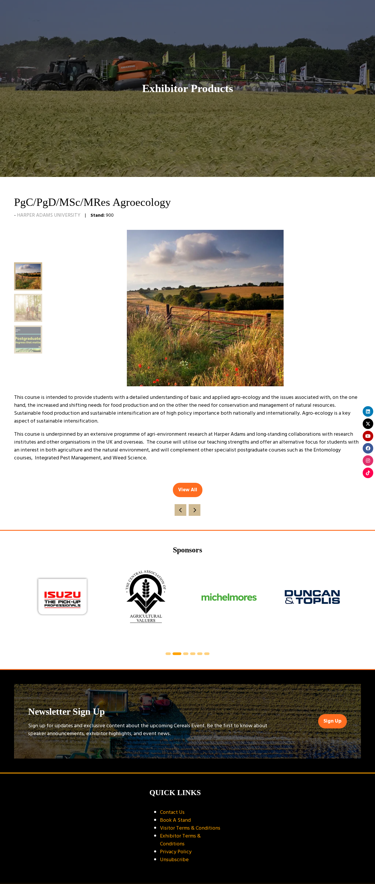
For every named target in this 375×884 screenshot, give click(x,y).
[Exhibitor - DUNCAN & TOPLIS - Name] (312, 603)
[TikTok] (368, 473)
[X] (368, 423)
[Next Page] (194, 510)
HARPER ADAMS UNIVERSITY (48, 215)
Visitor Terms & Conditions (190, 828)
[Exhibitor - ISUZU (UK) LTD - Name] (62, 603)
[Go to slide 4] (192, 653)
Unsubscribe (174, 859)
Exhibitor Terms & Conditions (180, 840)
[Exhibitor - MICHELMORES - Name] (229, 603)
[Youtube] (368, 436)
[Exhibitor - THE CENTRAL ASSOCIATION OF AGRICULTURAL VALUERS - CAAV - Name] (145, 603)
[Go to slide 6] (206, 653)
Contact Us (172, 812)
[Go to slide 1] (168, 653)
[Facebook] (368, 448)
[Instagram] (368, 460)
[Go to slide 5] (199, 653)
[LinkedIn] (368, 411)
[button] (187, 490)
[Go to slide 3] (185, 653)
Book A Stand (175, 820)
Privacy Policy (176, 851)
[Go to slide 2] (177, 653)
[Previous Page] (180, 510)
